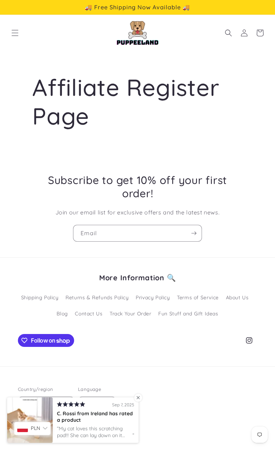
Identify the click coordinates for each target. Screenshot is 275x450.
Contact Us (88, 313)
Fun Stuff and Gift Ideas (188, 313)
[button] (15, 33)
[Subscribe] (194, 233)
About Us (237, 297)
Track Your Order (130, 313)
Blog (62, 313)
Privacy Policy (153, 297)
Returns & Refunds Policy (97, 297)
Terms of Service (198, 297)
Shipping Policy (40, 297)
